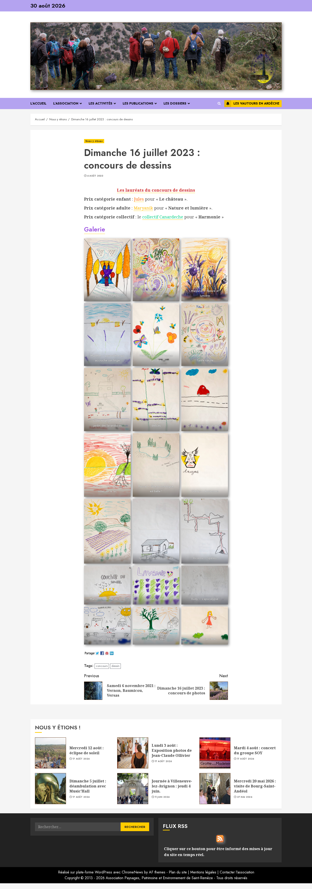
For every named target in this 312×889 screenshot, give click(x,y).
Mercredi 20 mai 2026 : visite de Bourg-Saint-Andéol (255, 786)
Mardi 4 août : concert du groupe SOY (255, 750)
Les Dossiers (175, 103)
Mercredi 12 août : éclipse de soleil (86, 750)
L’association (65, 103)
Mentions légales (203, 872)
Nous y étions (94, 141)
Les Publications (138, 103)
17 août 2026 (81, 758)
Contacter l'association (237, 872)
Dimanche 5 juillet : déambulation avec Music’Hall (87, 786)
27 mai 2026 (244, 797)
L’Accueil (38, 103)
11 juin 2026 (162, 797)
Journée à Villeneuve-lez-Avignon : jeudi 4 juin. (172, 786)
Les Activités (100, 103)
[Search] (219, 103)
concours (102, 666)
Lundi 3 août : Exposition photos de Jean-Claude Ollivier (172, 750)
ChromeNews (132, 872)
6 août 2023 (95, 175)
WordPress (103, 872)
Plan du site (178, 872)
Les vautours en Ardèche (256, 103)
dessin (115, 666)
